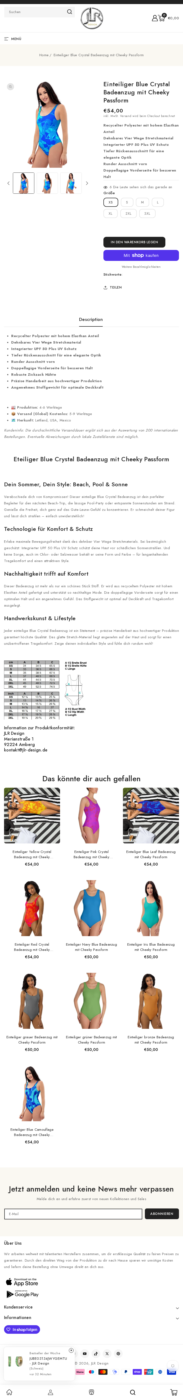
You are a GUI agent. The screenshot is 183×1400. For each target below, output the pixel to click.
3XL (147, 213)
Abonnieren (161, 1213)
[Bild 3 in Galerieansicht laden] (70, 183)
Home (44, 55)
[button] (168, 18)
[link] (9, 1393)
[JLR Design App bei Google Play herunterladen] (22, 1294)
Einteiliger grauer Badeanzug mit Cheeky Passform (32, 1040)
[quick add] (54, 787)
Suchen (69, 11)
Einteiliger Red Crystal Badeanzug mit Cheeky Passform (32, 947)
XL (110, 213)
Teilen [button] (116, 287)
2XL (129, 213)
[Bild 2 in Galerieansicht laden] (47, 183)
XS (111, 202)
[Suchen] (132, 1392)
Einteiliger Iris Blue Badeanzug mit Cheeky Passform (151, 947)
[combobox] (39, 12)
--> (91, 697)
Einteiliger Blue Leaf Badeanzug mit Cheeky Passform (151, 854)
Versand (125, 116)
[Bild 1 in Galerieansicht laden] (23, 183)
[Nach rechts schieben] (87, 183)
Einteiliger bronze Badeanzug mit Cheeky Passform (151, 1040)
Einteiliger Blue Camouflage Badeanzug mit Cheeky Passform (32, 1132)
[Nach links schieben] (8, 183)
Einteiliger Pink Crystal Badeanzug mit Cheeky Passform (91, 854)
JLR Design (100, 1363)
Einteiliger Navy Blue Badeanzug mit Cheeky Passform (91, 947)
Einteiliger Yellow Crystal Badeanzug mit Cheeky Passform (32, 854)
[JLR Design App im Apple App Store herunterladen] (22, 1282)
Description (91, 319)
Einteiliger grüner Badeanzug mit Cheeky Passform (91, 1040)
